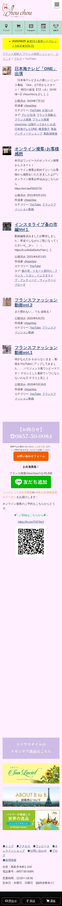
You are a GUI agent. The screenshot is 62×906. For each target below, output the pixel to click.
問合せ (12, 900)
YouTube (35, 110)
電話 (32, 900)
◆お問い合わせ (37, 850)
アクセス (6, 30)
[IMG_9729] (31, 820)
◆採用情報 (9, 860)
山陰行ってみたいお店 (42, 124)
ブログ (43, 30)
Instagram (31, 30)
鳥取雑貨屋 (50, 133)
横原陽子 (44, 129)
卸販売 (55, 30)
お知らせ (47, 110)
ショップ (18, 30)
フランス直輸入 (46, 114)
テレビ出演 (28, 114)
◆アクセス (23, 846)
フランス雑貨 (23, 119)
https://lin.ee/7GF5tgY (31, 521)
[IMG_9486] (31, 797)
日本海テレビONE (26, 129)
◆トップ (8, 846)
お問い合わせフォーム (31, 456)
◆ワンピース (41, 846)
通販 (52, 900)
